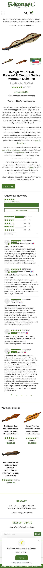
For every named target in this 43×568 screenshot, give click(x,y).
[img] (16, 241)
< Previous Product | (16, 26)
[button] (17, 87)
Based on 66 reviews (12, 202)
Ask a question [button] (21, 210)
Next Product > (28, 26)
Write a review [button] (21, 205)
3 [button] (21, 395)
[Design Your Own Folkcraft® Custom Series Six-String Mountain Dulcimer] (11, 418)
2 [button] (16, 395)
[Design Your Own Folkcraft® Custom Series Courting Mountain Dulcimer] (32, 418)
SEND (37, 534)
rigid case (20, 153)
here (31, 167)
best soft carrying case (11, 150)
